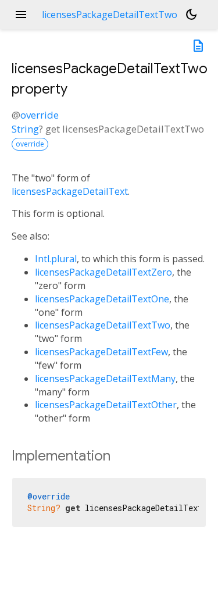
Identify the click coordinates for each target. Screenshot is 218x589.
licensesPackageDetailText (70, 191)
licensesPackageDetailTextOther (106, 404)
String (25, 128)
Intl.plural (56, 258)
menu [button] (21, 15)
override (39, 115)
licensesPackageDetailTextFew (101, 351)
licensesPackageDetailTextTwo (102, 325)
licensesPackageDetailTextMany (105, 378)
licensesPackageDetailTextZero (103, 272)
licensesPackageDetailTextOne (102, 298)
